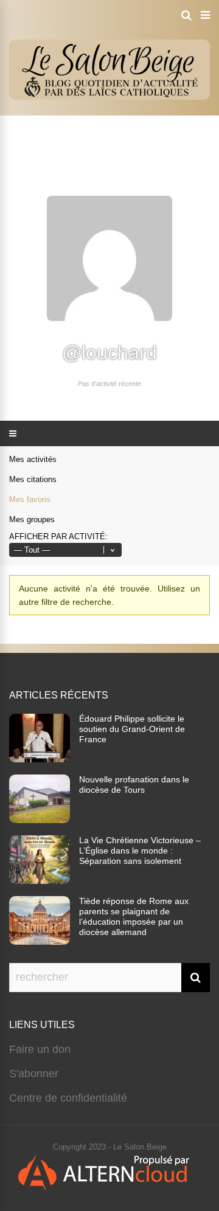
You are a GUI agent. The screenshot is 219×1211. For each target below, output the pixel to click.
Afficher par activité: (58, 536)
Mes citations (33, 479)
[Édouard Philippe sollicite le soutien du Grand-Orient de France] (39, 759)
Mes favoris (29, 499)
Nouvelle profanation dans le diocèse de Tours (134, 785)
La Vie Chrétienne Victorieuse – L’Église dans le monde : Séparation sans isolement (140, 850)
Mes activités (33, 459)
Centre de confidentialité (68, 1098)
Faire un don (40, 1049)
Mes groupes (32, 519)
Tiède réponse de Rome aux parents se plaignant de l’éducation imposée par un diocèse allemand (134, 916)
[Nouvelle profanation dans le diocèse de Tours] (39, 819)
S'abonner (33, 1074)
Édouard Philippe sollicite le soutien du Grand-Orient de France (132, 729)
